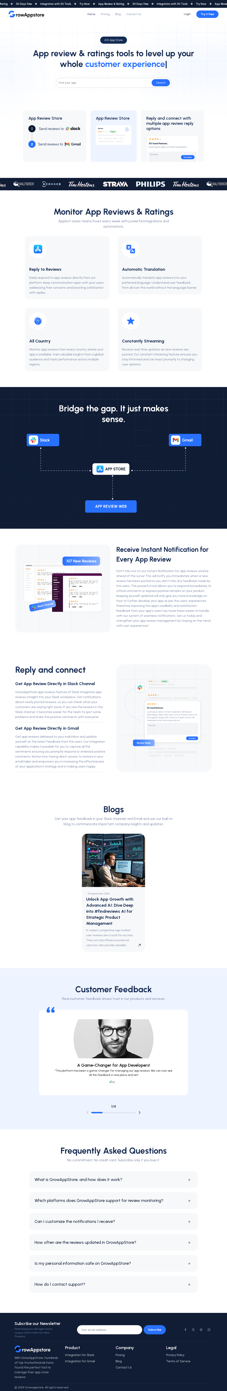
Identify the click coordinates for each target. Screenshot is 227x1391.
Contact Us (133, 14)
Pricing (105, 14)
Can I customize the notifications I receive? (75, 1221)
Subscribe (154, 1329)
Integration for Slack (79, 1355)
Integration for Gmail (80, 1361)
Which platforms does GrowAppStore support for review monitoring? (99, 1200)
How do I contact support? (60, 1284)
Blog (118, 14)
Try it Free (207, 14)
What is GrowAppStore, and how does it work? (78, 1179)
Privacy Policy (175, 1355)
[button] (139, 1112)
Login (187, 14)
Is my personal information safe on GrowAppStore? (83, 1263)
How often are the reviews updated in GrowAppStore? (85, 1242)
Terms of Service (178, 1361)
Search (160, 82)
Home (91, 14)
